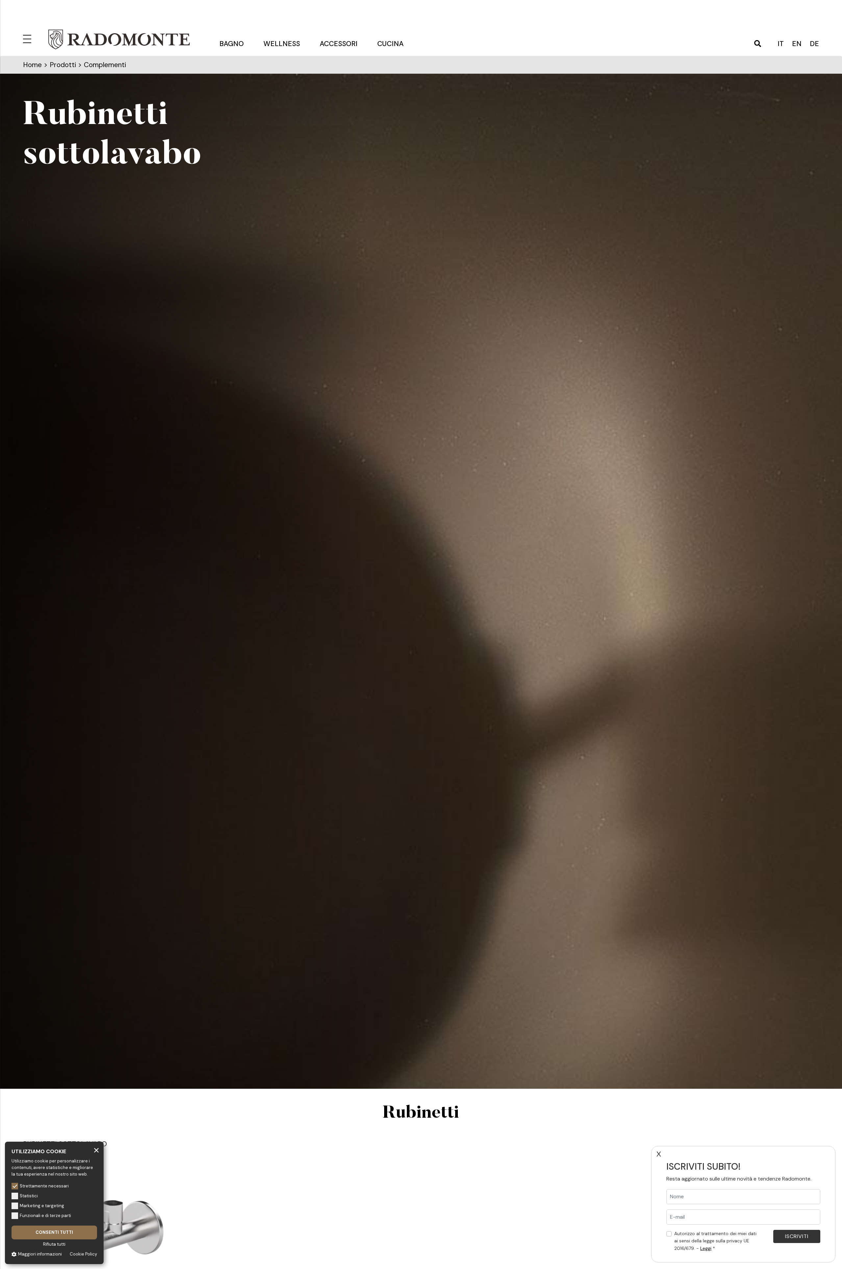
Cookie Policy (83, 1254)
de (814, 43)
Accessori (339, 43)
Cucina (390, 43)
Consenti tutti (54, 1232)
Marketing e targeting (42, 1205)
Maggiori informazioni (40, 1254)
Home (32, 64)
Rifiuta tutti (54, 1244)
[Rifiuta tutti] (96, 1150)
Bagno (231, 43)
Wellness (281, 43)
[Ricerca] (757, 44)
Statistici (29, 1196)
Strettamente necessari (44, 1186)
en (797, 43)
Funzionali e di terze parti (45, 1215)
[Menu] (28, 38)
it (781, 43)
